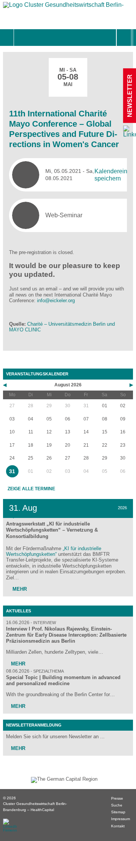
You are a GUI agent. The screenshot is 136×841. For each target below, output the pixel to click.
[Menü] (22, 37)
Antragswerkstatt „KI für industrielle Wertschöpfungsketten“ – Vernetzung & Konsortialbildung (52, 530)
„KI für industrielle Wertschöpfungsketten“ (53, 551)
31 (12, 471)
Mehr (19, 589)
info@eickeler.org (56, 300)
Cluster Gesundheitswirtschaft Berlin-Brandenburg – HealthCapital (35, 806)
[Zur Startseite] (63, 6)
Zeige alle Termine (31, 488)
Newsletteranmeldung (34, 725)
